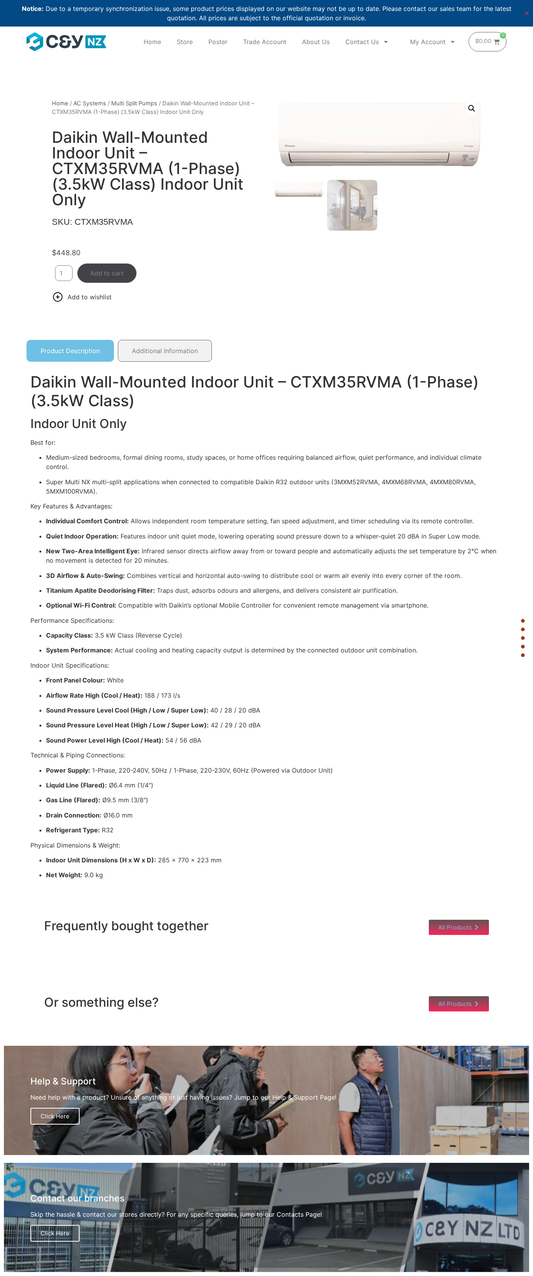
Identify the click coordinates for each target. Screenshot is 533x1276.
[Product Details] (523, 629)
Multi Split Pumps (134, 103)
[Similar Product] (523, 646)
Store (185, 42)
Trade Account (264, 42)
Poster (217, 42)
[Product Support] (523, 655)
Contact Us (362, 42)
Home (152, 42)
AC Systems (89, 103)
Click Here (55, 1116)
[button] (472, 108)
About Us (316, 42)
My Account (428, 42)
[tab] (70, 351)
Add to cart (107, 273)
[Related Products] (523, 638)
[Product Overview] (523, 620)
